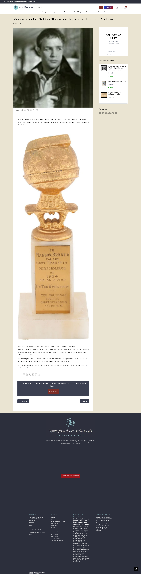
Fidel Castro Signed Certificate (117, 81)
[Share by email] (31, 110)
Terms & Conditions (57, 540)
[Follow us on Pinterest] (109, 113)
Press (53, 527)
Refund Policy (55, 536)
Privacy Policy (55, 534)
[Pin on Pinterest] (25, 110)
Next (83, 401)
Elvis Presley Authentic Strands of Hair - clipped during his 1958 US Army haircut (117, 68)
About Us (54, 525)
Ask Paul (109, 7)
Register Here (53, 391)
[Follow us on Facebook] (100, 113)
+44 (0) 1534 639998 (35, 530)
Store (52, 519)
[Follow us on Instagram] (106, 113)
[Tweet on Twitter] (28, 110)
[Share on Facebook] (22, 110)
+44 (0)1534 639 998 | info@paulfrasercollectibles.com (19, 1)
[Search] (101, 7)
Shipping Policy (55, 538)
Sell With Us (54, 523)
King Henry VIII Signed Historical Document (114, 93)
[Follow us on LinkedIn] (116, 113)
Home (53, 517)
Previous (24, 401)
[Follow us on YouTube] (112, 113)
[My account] (117, 7)
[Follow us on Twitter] (103, 113)
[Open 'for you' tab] (136, 569)
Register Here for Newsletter (70, 475)
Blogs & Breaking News (58, 521)
